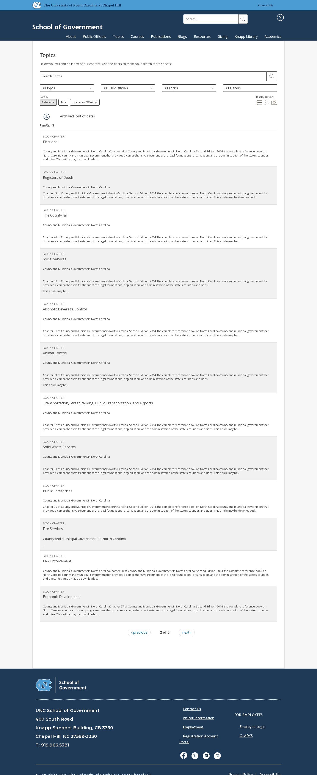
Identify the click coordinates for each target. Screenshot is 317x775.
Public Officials (94, 36)
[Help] (280, 18)
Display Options (265, 96)
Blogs (182, 36)
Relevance (48, 102)
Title (63, 102)
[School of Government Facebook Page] (183, 755)
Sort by (44, 96)
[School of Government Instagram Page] (217, 755)
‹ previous (139, 632)
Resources (202, 36)
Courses (137, 36)
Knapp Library (246, 36)
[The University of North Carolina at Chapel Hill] (35, 5)
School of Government (67, 26)
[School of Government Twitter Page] (195, 755)
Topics (118, 36)
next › (186, 632)
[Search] (243, 19)
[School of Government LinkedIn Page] (206, 755)
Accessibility (266, 5)
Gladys (246, 735)
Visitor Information (198, 718)
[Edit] (271, 76)
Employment (193, 727)
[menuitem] (185, 758)
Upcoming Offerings (84, 102)
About (71, 36)
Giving (223, 36)
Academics (273, 36)
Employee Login (252, 726)
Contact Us (192, 709)
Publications (161, 36)
